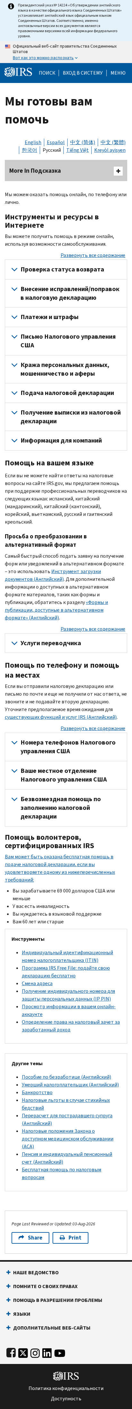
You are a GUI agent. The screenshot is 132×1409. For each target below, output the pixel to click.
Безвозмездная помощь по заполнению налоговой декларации (61, 808)
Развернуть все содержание (93, 255)
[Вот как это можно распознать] (66, 52)
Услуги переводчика (51, 643)
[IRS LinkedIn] (47, 1352)
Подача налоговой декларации (67, 393)
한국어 (29, 150)
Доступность (66, 1398)
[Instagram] (35, 1352)
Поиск (47, 73)
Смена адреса (37, 983)
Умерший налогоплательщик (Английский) (70, 1084)
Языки (21, 1314)
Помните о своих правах (45, 1286)
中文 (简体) (82, 142)
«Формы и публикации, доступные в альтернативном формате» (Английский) (56, 610)
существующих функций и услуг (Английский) (61, 717)
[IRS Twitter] (23, 1352)
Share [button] (35, 1237)
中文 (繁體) (113, 142)
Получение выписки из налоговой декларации (71, 416)
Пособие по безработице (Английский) (66, 1077)
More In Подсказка (35, 171)
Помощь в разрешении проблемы (57, 1300)
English (33, 142)
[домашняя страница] (18, 71)
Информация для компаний (61, 440)
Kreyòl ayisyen (110, 150)
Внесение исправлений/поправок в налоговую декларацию (70, 293)
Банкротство (37, 1092)
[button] (83, 73)
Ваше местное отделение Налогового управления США (64, 775)
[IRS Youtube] (59, 1352)
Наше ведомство (36, 1272)
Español (56, 142)
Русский (52, 150)
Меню (118, 73)
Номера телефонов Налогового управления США (68, 746)
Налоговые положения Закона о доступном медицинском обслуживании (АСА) (67, 1139)
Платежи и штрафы (49, 317)
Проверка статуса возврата (62, 269)
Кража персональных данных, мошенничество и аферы (65, 369)
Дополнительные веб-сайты (51, 1327)
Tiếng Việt (77, 150)
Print (75, 1237)
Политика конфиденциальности (66, 1388)
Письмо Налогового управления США (68, 341)
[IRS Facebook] (11, 1352)
